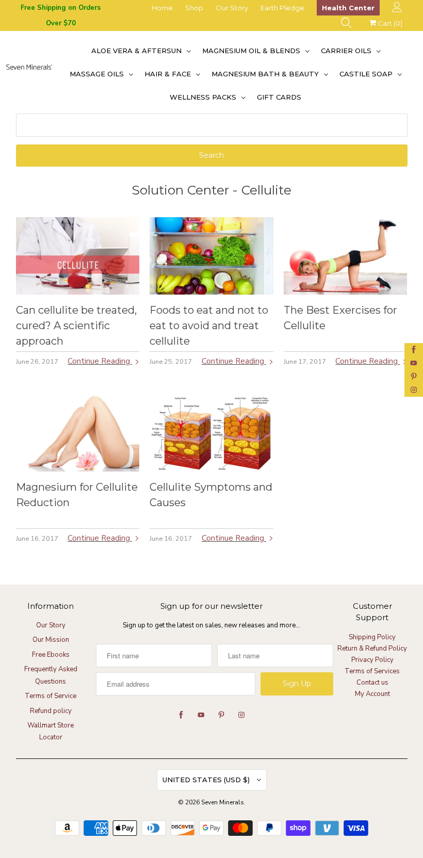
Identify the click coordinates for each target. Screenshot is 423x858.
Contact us (372, 682)
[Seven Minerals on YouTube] (413, 363)
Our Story (232, 8)
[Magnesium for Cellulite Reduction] (78, 433)
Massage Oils (98, 74)
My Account (372, 694)
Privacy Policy (372, 660)
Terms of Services (372, 671)
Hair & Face (168, 74)
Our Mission (50, 639)
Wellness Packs (204, 97)
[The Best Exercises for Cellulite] (346, 256)
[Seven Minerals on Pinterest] (413, 376)
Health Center (348, 8)
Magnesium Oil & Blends (252, 50)
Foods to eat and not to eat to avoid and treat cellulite (209, 325)
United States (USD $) (207, 779)
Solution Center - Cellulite (211, 190)
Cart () (389, 23)
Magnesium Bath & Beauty (266, 74)
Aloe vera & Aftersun (137, 50)
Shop (194, 8)
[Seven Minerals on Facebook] (413, 350)
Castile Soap (367, 74)
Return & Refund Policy (372, 648)
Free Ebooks (51, 654)
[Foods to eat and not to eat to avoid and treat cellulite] (211, 256)
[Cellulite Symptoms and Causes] (211, 433)
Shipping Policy (372, 637)
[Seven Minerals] (29, 73)
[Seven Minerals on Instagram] (413, 390)
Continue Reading (100, 361)
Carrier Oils (347, 50)
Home (162, 8)
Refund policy (51, 711)
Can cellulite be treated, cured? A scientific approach (76, 325)
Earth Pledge (282, 8)
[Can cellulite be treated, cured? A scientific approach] (78, 256)
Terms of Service (50, 696)
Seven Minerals (222, 802)
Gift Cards (279, 97)
